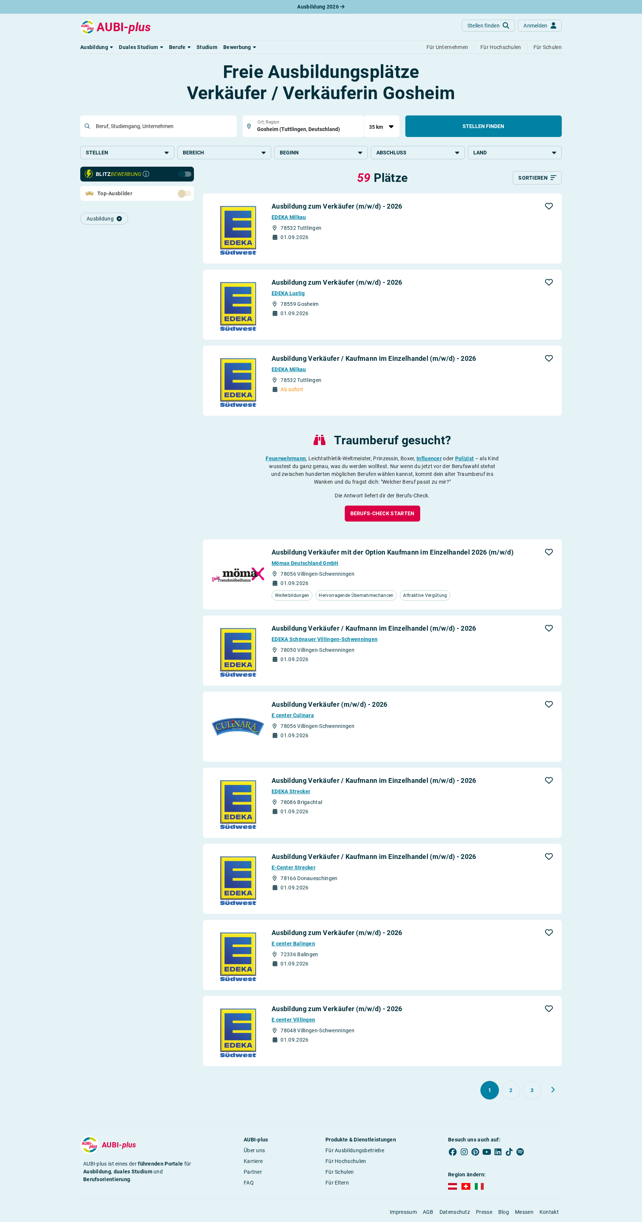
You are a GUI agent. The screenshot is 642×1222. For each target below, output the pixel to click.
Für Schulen (339, 1172)
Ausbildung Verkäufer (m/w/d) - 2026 (330, 704)
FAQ (249, 1183)
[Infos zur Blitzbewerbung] (146, 174)
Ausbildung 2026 (318, 7)
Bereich (193, 153)
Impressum (403, 1212)
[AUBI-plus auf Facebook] (453, 1152)
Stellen (97, 153)
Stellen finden (483, 126)
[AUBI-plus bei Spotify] (520, 1152)
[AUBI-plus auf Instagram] (464, 1152)
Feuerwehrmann (286, 458)
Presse (484, 1212)
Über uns (254, 1150)
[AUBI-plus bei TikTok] (509, 1152)
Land (480, 153)
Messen (524, 1212)
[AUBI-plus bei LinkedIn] (498, 1152)
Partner (253, 1172)
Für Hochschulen (345, 1161)
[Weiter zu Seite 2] (553, 1090)
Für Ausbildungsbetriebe (354, 1150)
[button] (96, 47)
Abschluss (391, 153)
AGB (428, 1212)
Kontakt (549, 1212)
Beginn (289, 153)
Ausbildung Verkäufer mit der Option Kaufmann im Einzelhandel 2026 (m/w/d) (392, 552)
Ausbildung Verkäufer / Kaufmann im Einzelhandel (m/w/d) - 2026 (374, 358)
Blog (503, 1212)
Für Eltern (337, 1183)
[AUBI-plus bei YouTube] (487, 1152)
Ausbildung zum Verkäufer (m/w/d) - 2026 (337, 206)
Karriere (253, 1161)
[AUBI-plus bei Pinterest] (475, 1152)
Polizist (464, 458)
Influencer (429, 458)
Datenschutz (455, 1212)
